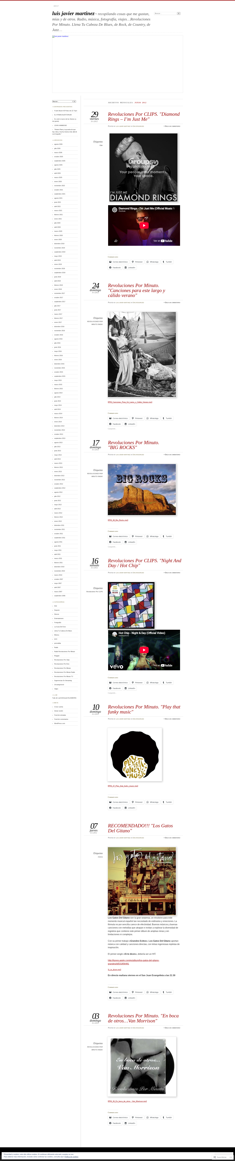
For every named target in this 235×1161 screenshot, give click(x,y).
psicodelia (57, 643)
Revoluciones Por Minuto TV (63, 676)
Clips (101, 145)
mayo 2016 (58, 351)
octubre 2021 (58, 190)
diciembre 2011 (59, 525)
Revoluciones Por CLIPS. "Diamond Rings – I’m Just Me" (144, 116)
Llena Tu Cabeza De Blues (63, 631)
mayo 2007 (58, 583)
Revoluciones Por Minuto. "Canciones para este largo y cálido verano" (136, 290)
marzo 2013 (58, 463)
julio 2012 (57, 496)
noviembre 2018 (59, 268)
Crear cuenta (58, 707)
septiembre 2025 (59, 161)
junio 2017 (57, 310)
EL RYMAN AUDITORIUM (63, 115)
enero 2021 (58, 219)
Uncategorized (138, 126)
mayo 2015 (58, 380)
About (56, 6)
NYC (55, 639)
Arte (55, 606)
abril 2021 (57, 206)
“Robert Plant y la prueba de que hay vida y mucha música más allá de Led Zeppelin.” (64, 132)
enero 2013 (58, 471)
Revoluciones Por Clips (62, 660)
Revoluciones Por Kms (61, 664)
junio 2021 (57, 202)
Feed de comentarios (61, 719)
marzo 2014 (58, 413)
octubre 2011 (58, 533)
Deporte (57, 610)
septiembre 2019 (59, 252)
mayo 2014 (58, 405)
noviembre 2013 (59, 430)
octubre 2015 (58, 372)
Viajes (56, 689)
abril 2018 (57, 281)
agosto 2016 (58, 339)
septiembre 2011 (59, 537)
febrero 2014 (58, 417)
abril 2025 (57, 173)
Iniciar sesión (58, 711)
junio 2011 (57, 546)
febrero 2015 (58, 388)
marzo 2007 (58, 591)
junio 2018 (57, 277)
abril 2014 (57, 409)
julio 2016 (57, 343)
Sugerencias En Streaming (63, 680)
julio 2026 (57, 148)
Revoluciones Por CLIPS (94, 591)
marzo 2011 (58, 558)
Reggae (56, 656)
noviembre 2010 (59, 571)
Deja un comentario (172, 126)
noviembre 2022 (59, 185)
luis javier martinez (73, 13)
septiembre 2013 (59, 438)
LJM (55, 695)
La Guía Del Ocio (60, 627)
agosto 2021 (58, 198)
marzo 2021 (58, 210)
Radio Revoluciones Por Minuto (64, 651)
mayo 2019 (58, 256)
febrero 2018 (58, 285)
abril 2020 (57, 227)
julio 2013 (57, 446)
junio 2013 (57, 450)
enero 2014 (58, 421)
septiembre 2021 (59, 194)
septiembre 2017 (59, 301)
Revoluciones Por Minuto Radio (64, 672)
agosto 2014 (58, 393)
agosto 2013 (58, 442)
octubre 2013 (58, 434)
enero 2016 (58, 359)
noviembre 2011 (59, 529)
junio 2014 (57, 401)
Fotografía (57, 622)
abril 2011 (57, 554)
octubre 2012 (58, 484)
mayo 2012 (58, 504)
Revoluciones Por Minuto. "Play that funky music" (144, 709)
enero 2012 (58, 521)
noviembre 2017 (59, 293)
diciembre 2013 (59, 426)
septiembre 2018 (59, 272)
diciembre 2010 (59, 566)
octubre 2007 (58, 579)
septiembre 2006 (59, 595)
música (100, 857)
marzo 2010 (58, 575)
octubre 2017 (58, 297)
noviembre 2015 (59, 368)
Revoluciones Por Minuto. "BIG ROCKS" (133, 445)
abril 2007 (57, 587)
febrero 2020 (58, 235)
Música (56, 635)
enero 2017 (58, 322)
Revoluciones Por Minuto (62, 668)
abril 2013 (57, 459)
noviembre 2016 (59, 330)
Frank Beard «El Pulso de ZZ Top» (65, 111)
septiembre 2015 (59, 376)
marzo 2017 (58, 314)
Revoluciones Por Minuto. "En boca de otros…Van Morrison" (143, 1018)
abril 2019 (57, 260)
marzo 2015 (58, 384)
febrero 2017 (58, 318)
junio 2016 (57, 347)
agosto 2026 (58, 144)
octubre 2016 (58, 335)
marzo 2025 (58, 177)
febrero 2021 (58, 214)
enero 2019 (58, 264)
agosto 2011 (58, 542)
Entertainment (58, 618)
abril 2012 (57, 508)
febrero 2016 (58, 355)
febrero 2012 (58, 517)
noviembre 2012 (59, 479)
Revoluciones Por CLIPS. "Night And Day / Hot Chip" (144, 563)
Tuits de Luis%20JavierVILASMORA (64, 698)
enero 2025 (58, 181)
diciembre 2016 (59, 326)
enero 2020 (58, 239)
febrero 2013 (58, 467)
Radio (56, 647)
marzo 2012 (58, 513)
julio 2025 (57, 169)
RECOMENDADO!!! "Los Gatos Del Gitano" (140, 828)
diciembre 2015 (59, 364)
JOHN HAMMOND (60, 125)
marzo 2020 (58, 231)
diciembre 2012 (59, 475)
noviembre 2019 (59, 248)
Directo (56, 614)
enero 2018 (58, 289)
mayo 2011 (57, 550)
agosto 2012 (58, 492)
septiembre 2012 (59, 488)
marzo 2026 (58, 152)
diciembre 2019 (59, 243)
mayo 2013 (58, 455)
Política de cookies (71, 1157)
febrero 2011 (58, 562)
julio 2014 (57, 397)
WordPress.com (59, 723)
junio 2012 (57, 500)
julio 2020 (57, 223)
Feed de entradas (60, 715)
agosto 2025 (58, 165)
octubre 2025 (58, 156)
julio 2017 (57, 306)
